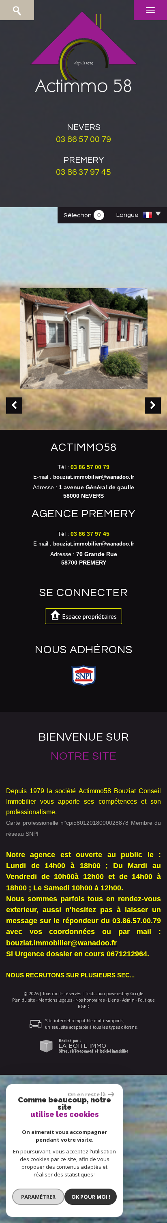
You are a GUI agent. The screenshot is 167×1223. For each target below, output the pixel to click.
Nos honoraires (90, 1000)
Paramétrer (38, 1196)
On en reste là (87, 1094)
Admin (128, 1000)
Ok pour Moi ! (90, 1196)
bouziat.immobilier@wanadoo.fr (93, 477)
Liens (113, 1000)
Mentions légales (55, 1000)
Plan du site (23, 1000)
